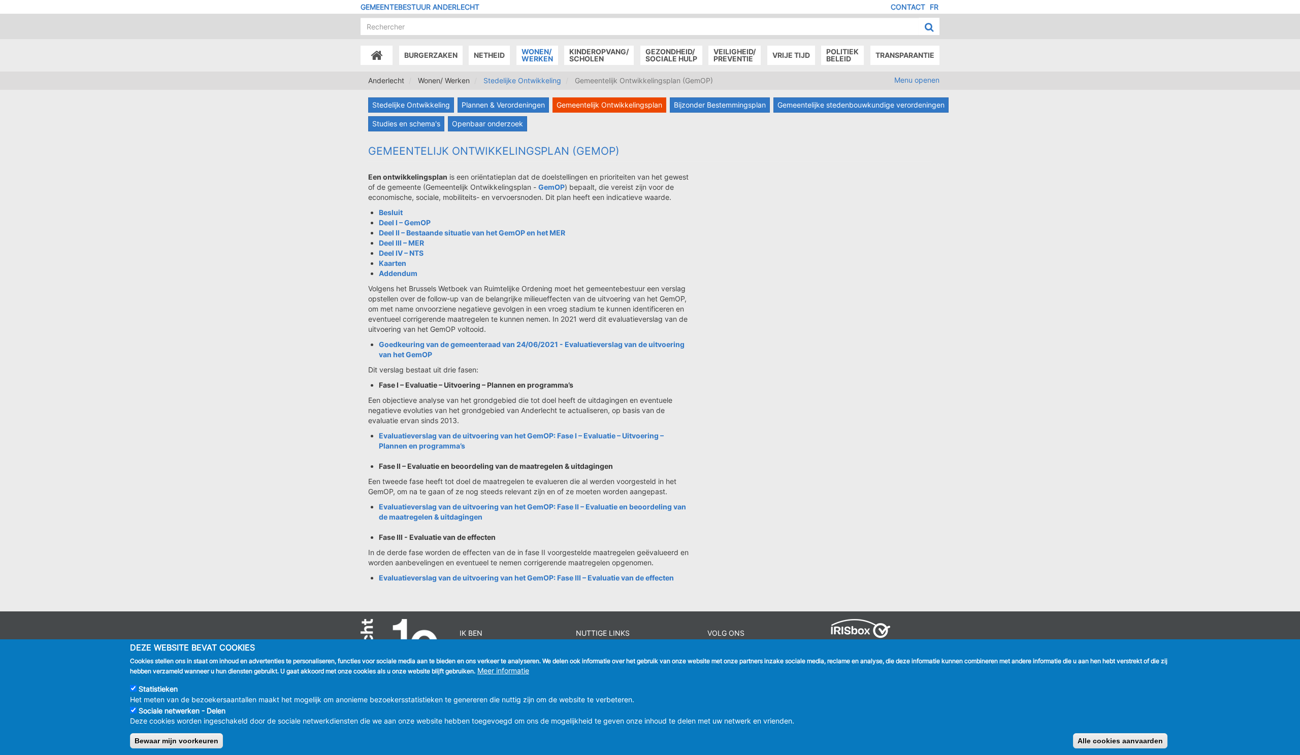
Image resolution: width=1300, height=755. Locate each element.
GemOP (551, 187)
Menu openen (916, 80)
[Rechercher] (929, 27)
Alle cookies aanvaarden (1120, 740)
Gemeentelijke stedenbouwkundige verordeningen (861, 104)
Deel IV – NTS (401, 253)
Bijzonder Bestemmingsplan (720, 104)
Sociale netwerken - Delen (182, 710)
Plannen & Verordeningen (503, 104)
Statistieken (158, 688)
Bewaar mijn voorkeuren (176, 740)
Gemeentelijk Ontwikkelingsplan (609, 104)
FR (934, 7)
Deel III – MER (401, 242)
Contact (908, 7)
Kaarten (392, 263)
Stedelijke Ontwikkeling (522, 80)
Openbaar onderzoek (487, 123)
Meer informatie (503, 670)
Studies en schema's (406, 123)
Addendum (398, 273)
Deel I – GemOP (405, 222)
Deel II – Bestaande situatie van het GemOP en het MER (472, 232)
